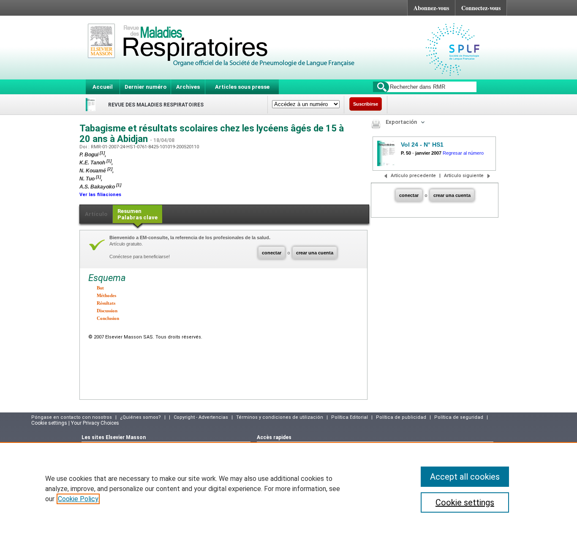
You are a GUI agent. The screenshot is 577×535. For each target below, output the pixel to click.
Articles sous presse (242, 87)
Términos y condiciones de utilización (279, 417)
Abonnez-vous (431, 7)
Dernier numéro (145, 87)
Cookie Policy (78, 499)
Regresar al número (463, 153)
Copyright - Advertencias (201, 417)
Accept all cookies (465, 477)
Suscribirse (365, 103)
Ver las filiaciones (100, 194)
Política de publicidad (401, 417)
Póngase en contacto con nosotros (71, 417)
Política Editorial (349, 417)
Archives (188, 87)
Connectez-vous (481, 7)
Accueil (103, 87)
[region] (288, 488)
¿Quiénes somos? (140, 417)
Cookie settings (464, 502)
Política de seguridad (458, 417)
